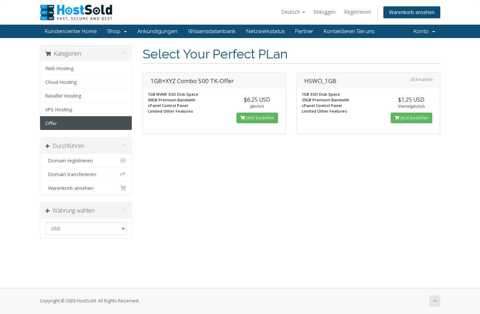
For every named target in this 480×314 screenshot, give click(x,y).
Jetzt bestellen (259, 118)
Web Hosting (59, 68)
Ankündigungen (157, 31)
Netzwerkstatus (265, 31)
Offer (51, 123)
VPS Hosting (58, 109)
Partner (304, 31)
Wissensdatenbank (212, 31)
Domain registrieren (69, 160)
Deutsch (291, 11)
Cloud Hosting (61, 82)
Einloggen (324, 11)
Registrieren (357, 11)
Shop (115, 31)
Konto (423, 31)
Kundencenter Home (71, 31)
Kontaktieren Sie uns (349, 31)
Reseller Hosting (63, 96)
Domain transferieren (70, 174)
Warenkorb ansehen (412, 12)
